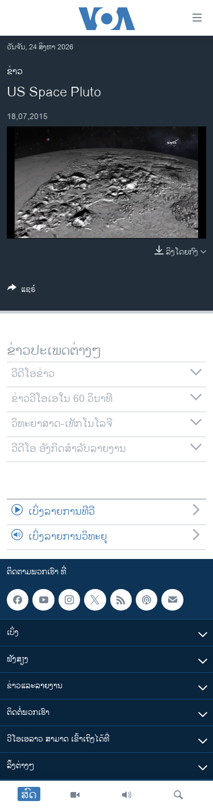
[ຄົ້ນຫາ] (178, 795)
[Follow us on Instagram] (69, 600)
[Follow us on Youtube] (43, 600)
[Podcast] (146, 600)
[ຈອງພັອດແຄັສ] (172, 600)
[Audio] (127, 795)
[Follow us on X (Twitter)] (95, 600)
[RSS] (121, 600)
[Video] (75, 795)
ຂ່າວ (15, 71)
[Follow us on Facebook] (17, 600)
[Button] (21, 291)
